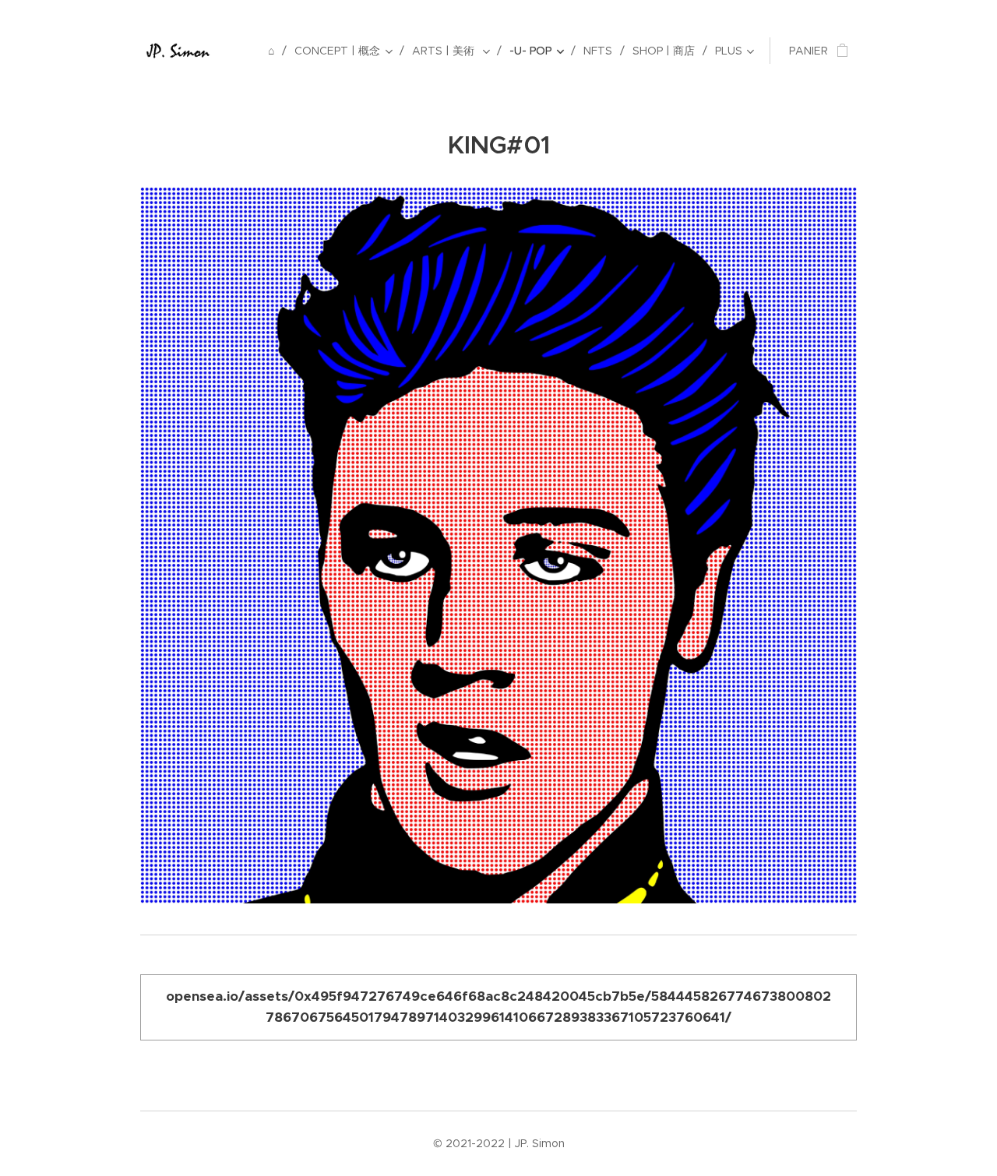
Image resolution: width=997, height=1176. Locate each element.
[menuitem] (275, 50)
